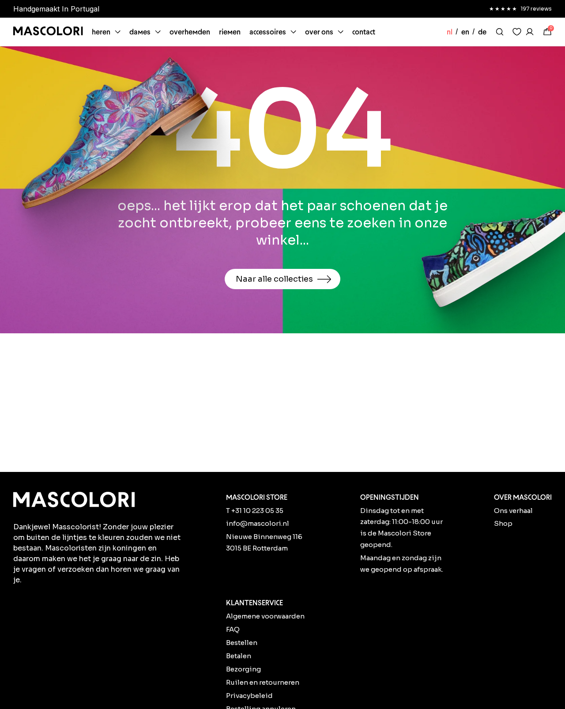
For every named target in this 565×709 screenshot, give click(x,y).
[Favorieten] (517, 32)
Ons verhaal (513, 510)
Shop (503, 523)
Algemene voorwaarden (265, 616)
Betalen (238, 656)
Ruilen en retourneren (262, 682)
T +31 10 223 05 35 (254, 510)
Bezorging (243, 669)
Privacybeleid (249, 695)
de (482, 31)
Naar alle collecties (274, 279)
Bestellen (241, 642)
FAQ (233, 629)
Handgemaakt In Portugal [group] (56, 8)
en (465, 31)
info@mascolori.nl (257, 523)
